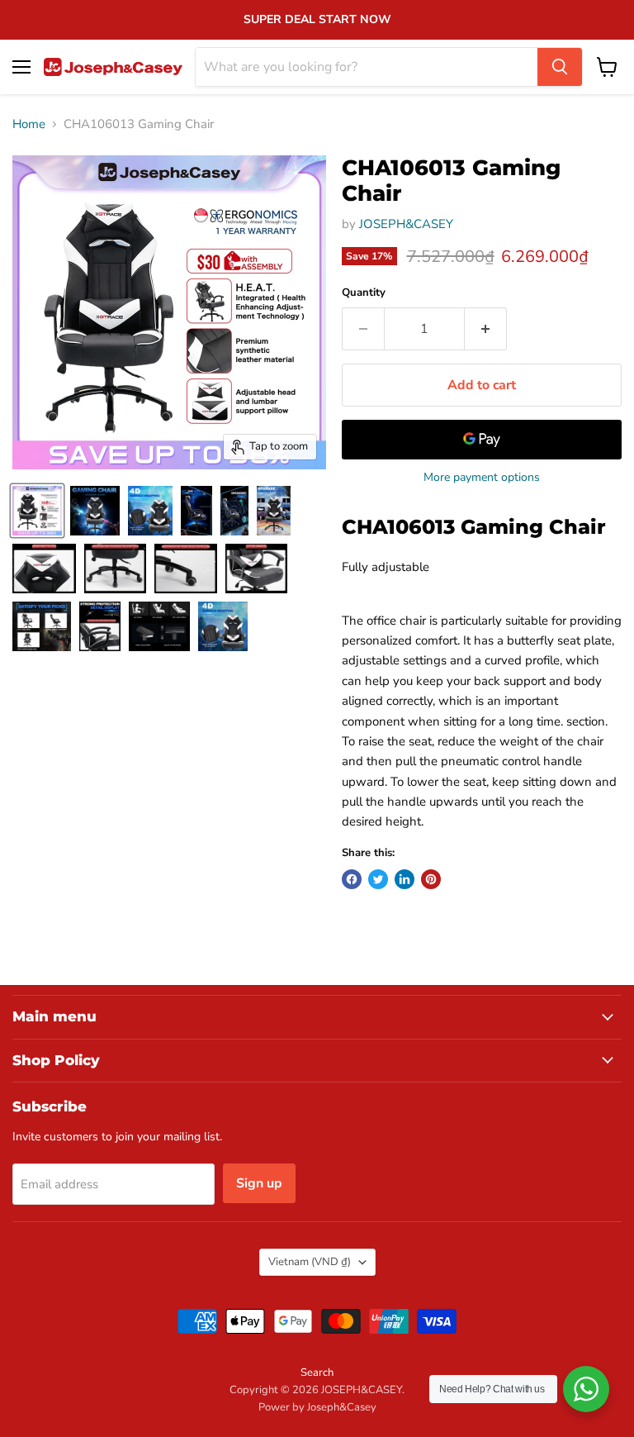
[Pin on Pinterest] (431, 879)
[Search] (559, 67)
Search (317, 1372)
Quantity (364, 293)
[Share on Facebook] (352, 879)
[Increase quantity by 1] (486, 328)
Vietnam (309, 1261)
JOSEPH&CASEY (406, 224)
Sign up (259, 1183)
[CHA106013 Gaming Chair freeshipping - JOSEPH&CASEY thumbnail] (95, 510)
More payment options (481, 477)
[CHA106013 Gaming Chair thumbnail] (37, 510)
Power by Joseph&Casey (317, 1407)
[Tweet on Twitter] (378, 879)
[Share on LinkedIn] (404, 879)
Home (28, 124)
